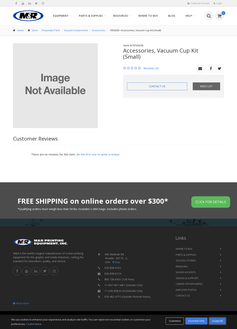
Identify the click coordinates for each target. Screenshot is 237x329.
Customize (175, 321)
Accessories (98, 30)
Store (35, 30)
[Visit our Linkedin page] (29, 3)
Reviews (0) (151, 68)
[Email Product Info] (200, 68)
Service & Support (187, 278)
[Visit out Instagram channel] (43, 3)
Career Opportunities (189, 284)
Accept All (217, 321)
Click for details (211, 202)
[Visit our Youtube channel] (23, 3)
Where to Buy (148, 15)
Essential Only (196, 321)
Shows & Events (186, 272)
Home (20, 30)
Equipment (61, 15)
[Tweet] (36, 3)
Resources (120, 15)
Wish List (206, 86)
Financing (182, 266)
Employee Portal (186, 289)
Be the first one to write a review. (98, 154)
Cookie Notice (34, 324)
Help (189, 15)
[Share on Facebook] (16, 3)
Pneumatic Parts (51, 30)
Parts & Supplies (91, 15)
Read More (22, 303)
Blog (171, 15)
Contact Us (157, 86)
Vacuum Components (76, 30)
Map (117, 262)
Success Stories (186, 260)
